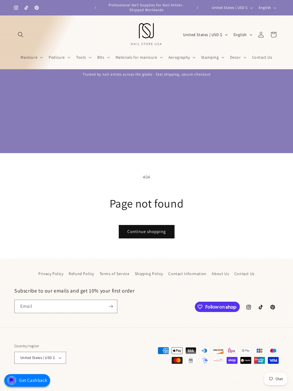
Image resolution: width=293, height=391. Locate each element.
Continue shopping (146, 231)
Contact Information (187, 273)
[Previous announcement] (95, 7)
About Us (220, 273)
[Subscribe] (110, 306)
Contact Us (244, 273)
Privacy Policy (50, 273)
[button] (20, 34)
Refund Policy (81, 273)
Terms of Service (115, 273)
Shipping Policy (149, 273)
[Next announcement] (197, 7)
